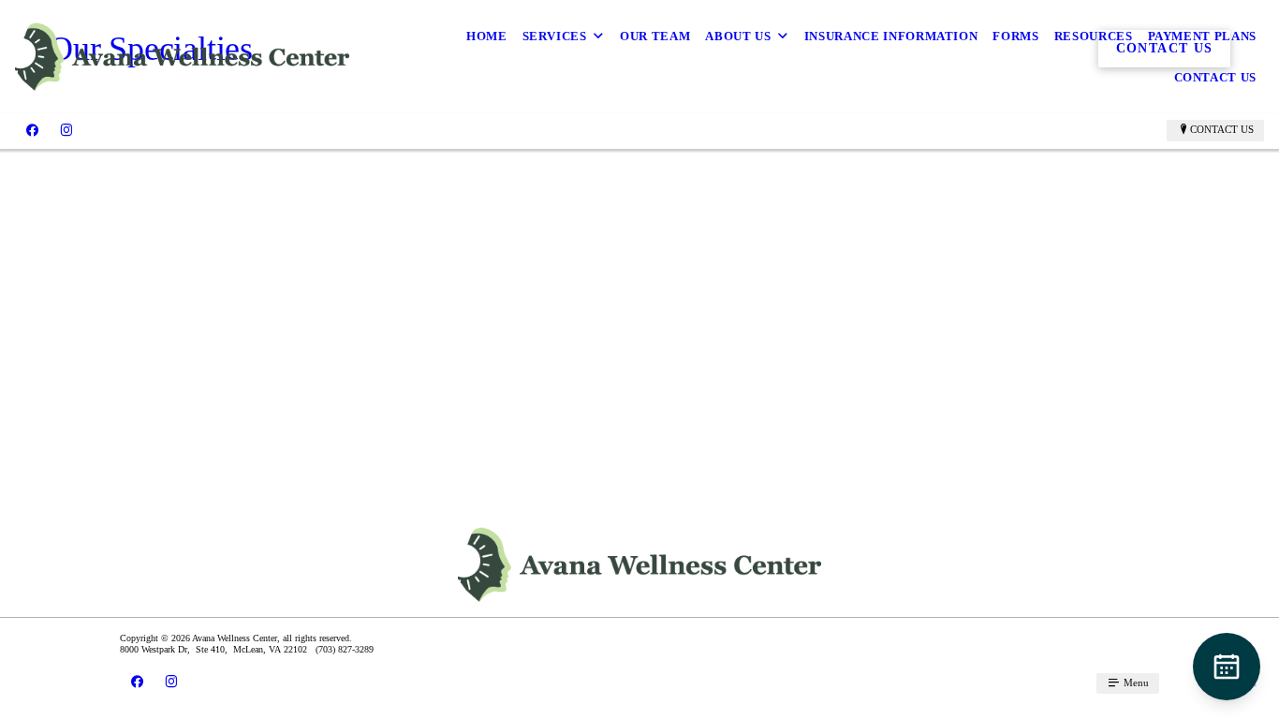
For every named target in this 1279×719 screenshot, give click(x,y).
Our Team (655, 36)
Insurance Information (891, 36)
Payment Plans (1202, 36)
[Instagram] (66, 130)
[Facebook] (32, 130)
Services (554, 36)
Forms (1015, 36)
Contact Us (1215, 77)
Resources (1093, 36)
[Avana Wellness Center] (182, 57)
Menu (1135, 682)
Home (486, 36)
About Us (738, 36)
